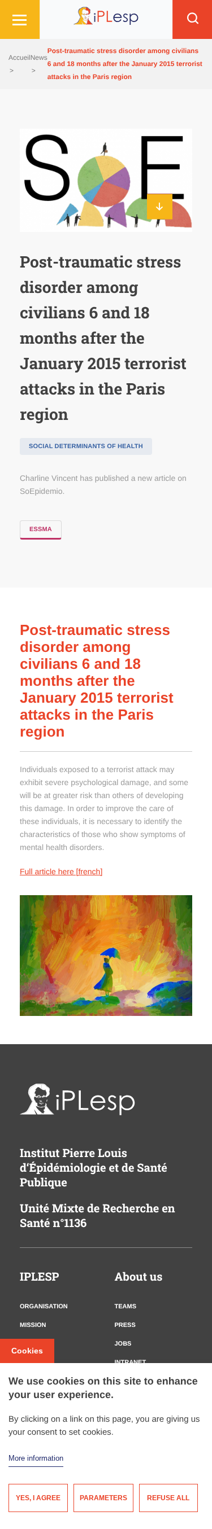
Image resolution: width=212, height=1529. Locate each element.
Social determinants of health (86, 446)
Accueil (19, 58)
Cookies (27, 1350)
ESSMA (40, 529)
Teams (126, 1306)
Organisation (44, 1306)
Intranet (130, 1362)
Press (125, 1325)
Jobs (123, 1343)
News (39, 58)
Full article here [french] (61, 871)
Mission (33, 1325)
